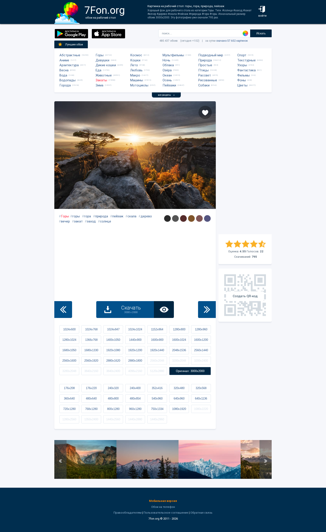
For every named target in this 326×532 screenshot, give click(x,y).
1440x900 (135, 339)
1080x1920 (179, 409)
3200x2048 (179, 360)
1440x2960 (157, 419)
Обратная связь (201, 512)
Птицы (203, 70)
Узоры (242, 65)
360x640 (69, 398)
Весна (64, 70)
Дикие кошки (106, 65)
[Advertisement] (245, 167)
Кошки (135, 60)
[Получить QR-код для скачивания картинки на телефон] (245, 295)
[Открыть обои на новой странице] (164, 309)
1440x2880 (135, 419)
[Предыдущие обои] (63, 309)
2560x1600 (69, 360)
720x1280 (69, 409)
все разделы (166, 95)
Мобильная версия (163, 500)
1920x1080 (113, 350)
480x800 (113, 398)
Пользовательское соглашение (165, 512)
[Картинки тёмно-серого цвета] (175, 218)
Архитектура (69, 65)
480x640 (91, 398)
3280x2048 (69, 371)
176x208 (69, 388)
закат (78, 221)
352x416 (157, 388)
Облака (168, 65)
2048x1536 (179, 350)
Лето (134, 65)
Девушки (102, 60)
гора (87, 216)
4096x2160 (135, 371)
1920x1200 (135, 350)
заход (91, 221)
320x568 (201, 388)
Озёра (167, 70)
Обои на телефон (163, 506)
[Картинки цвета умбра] (191, 218)
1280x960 (201, 329)
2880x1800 (135, 360)
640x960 (179, 398)
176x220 (91, 388)
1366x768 (91, 339)
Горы (100, 55)
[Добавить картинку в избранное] (205, 112)
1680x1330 (91, 350)
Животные (104, 75)
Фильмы (243, 75)
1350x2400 (91, 419)
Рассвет (204, 75)
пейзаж (117, 216)
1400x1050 (113, 339)
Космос (136, 55)
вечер (65, 221)
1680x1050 (69, 350)
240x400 (135, 388)
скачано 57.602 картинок (232, 40)
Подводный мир (210, 55)
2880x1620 (113, 360)
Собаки (204, 85)
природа (101, 216)
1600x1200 (201, 339)
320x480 (179, 388)
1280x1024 (69, 339)
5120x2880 (157, 371)
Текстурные (246, 60)
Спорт (241, 55)
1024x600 (69, 329)
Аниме (64, 60)
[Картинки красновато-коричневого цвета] (199, 218)
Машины (136, 80)
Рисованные (207, 80)
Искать (261, 33)
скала (132, 216)
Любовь (136, 70)
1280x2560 (69, 419)
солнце (105, 221)
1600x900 (157, 339)
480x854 (135, 398)
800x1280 (113, 409)
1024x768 (91, 329)
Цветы (242, 85)
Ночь (166, 60)
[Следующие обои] (207, 309)
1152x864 (157, 329)
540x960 (157, 398)
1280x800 (179, 329)
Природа (205, 60)
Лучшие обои (74, 44)
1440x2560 (113, 419)
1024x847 (113, 329)
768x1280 (91, 409)
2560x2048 (157, 360)
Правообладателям (127, 512)
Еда (98, 70)
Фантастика (246, 70)
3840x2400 (113, 371)
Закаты (101, 80)
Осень (167, 80)
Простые (205, 65)
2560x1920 (91, 360)
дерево (146, 216)
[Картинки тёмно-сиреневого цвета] (207, 218)
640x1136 (201, 398)
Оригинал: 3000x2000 (190, 371)
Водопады (67, 80)
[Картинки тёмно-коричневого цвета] (183, 218)
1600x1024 (179, 339)
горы (76, 216)
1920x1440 (157, 350)
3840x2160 (91, 371)
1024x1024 (135, 329)
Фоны (241, 80)
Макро (135, 75)
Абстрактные (69, 55)
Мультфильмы (173, 55)
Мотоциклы (139, 85)
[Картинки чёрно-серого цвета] (167, 218)
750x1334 (157, 409)
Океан (167, 75)
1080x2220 (201, 409)
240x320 (113, 388)
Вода (63, 75)
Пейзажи (169, 85)
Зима (99, 85)
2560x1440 (201, 350)
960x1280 (135, 409)
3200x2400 (201, 360)
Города (65, 85)
